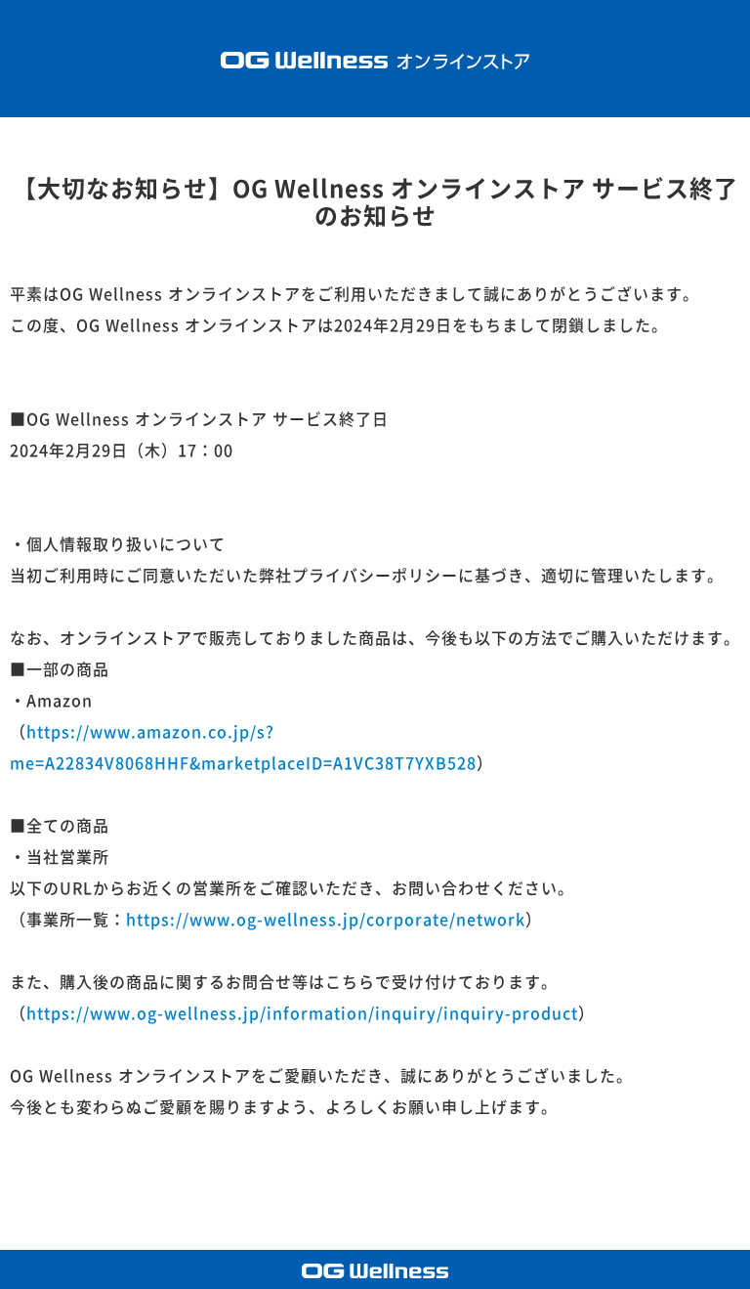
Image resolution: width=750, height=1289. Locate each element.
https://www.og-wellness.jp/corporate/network (325, 919)
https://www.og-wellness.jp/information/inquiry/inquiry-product (302, 1013)
